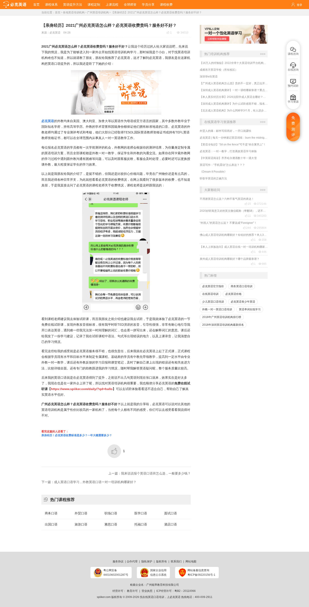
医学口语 (140, 513)
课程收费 (166, 4)
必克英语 (55, 32)
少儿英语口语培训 (213, 301)
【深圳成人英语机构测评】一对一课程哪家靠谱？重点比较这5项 (234, 90)
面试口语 (170, 513)
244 (247, 227)
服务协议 (118, 561)
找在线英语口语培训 (152, 597)
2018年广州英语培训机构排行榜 (221, 317)
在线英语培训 (210, 294)
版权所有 (161, 561)
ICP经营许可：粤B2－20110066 (176, 591)
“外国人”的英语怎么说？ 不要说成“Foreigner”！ (228, 222)
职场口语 (111, 513)
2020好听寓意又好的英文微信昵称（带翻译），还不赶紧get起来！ (234, 210)
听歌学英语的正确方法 (213, 178)
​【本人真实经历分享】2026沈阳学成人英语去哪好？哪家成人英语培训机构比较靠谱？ (234, 97)
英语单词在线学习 (250, 309)
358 (262, 239)
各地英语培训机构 (74, 12)
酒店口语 (170, 524)
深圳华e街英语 (209, 76)
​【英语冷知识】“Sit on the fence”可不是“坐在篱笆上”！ (233, 144)
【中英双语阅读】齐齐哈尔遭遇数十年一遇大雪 (228, 158)
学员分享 (148, 4)
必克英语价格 (233, 294)
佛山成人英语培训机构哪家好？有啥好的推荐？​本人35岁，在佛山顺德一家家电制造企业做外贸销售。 (234, 234)
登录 (299, 5)
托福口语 (140, 524)
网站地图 (190, 561)
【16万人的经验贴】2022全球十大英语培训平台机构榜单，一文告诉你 (234, 63)
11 (248, 215)
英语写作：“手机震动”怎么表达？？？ (222, 164)
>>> (262, 54)
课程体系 (51, 4)
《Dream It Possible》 (213, 171)
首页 (36, 4)
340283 (260, 215)
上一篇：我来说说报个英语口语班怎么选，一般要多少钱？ (149, 473)
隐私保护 (146, 561)
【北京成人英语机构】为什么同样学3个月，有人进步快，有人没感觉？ (234, 110)
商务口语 (51, 513)
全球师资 (130, 4)
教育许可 (132, 591)
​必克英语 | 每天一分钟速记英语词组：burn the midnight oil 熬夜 (234, 137)
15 (248, 203)
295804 (260, 227)
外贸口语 (81, 513)
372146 (260, 203)
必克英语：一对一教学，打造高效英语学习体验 (228, 151)
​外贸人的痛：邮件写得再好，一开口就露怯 (225, 130)
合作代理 (132, 561)
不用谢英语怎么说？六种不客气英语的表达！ (227, 198)
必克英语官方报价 (213, 286)
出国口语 (51, 524)
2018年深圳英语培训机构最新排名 (223, 324)
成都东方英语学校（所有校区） (219, 69)
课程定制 (94, 4)
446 (262, 251)
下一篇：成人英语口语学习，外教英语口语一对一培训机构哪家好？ (88, 482)
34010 (182, 32)
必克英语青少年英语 (243, 301)
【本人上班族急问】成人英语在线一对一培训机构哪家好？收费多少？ (234, 246)
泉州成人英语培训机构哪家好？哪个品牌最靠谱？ (229, 258)
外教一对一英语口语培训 (217, 309)
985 (262, 263)
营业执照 (147, 591)
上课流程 (112, 4)
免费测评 (293, 126)
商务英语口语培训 (241, 286)
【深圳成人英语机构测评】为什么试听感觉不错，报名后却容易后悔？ (234, 103)
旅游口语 (81, 524)
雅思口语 (111, 524)
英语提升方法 (72, 4)
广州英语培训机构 (98, 12)
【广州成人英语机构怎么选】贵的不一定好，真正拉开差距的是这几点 (234, 83)
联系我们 (176, 561)
